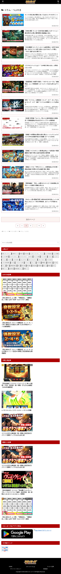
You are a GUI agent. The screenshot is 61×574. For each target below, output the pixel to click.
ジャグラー (56, 256)
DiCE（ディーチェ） (6, 253)
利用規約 (45, 568)
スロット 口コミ (41, 259)
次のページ (30, 219)
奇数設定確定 (13, 265)
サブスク (50, 256)
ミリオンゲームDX (19, 262)
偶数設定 (44, 262)
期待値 (49, 265)
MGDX (21, 253)
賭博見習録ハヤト (18, 268)
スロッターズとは (30, 566)
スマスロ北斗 (15, 259)
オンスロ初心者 (48, 253)
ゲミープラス (43, 256)
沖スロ (54, 265)
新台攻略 (28, 265)
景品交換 (34, 265)
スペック (4, 259)
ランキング (27, 262)
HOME (10, 566)
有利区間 (39, 265)
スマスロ (9, 259)
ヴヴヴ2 (38, 262)
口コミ (3, 265)
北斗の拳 (55, 262)
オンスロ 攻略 (5, 256)
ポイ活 (12, 262)
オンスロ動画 (56, 253)
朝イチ (44, 265)
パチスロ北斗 (49, 259)
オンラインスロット (13, 256)
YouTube (26, 253)
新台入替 (23, 265)
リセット (33, 262)
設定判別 (11, 268)
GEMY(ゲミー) (15, 253)
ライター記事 (50, 566)
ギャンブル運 (36, 256)
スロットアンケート (32, 259)
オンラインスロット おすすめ (26, 256)
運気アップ (26, 268)
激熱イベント (4, 268)
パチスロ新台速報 (5, 262)
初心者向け (49, 262)
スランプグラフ (23, 259)
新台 (19, 265)
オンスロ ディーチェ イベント (36, 253)
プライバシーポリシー (15, 568)
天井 (7, 265)
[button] (58, 242)
